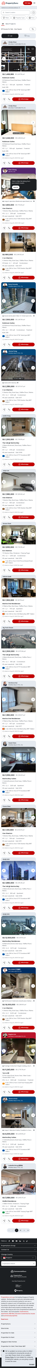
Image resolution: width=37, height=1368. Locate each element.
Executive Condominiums (22, 1313)
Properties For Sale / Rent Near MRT (13, 1346)
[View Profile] (18, 43)
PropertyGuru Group (8, 1246)
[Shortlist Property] (32, 48)
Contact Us (5, 1250)
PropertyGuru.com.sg (7, 1297)
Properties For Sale (7, 1333)
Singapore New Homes (9, 1342)
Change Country (7, 1254)
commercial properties (10, 1315)
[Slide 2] (13, 311)
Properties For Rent (7, 1337)
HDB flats (11, 1313)
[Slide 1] (13, 434)
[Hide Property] (28, 48)
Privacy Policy (9, 1357)
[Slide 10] (23, 69)
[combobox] (17, 12)
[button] (2, 24)
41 (20, 1230)
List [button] (11, 36)
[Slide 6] (16, 69)
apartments (4, 1313)
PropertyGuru (6, 1324)
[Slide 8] (20, 69)
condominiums (23, 1311)
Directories (5, 1328)
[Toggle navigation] (34, 3)
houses (33, 1313)
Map (28, 36)
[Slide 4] (13, 69)
